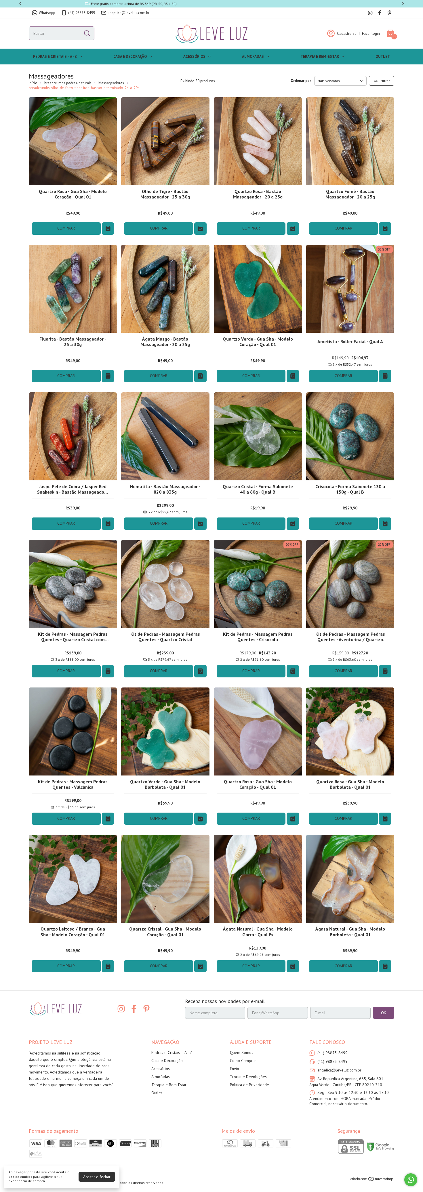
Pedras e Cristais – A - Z (55, 56)
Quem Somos (241, 1052)
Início (33, 83)
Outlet (383, 56)
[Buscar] (87, 33)
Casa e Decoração (130, 56)
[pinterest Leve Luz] (389, 13)
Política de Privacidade (249, 1084)
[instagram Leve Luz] (370, 13)
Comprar (66, 228)
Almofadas (253, 56)
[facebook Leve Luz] (379, 13)
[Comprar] (108, 228)
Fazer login (371, 33)
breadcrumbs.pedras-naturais (68, 83)
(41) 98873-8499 (81, 12)
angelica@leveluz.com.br (128, 12)
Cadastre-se (347, 33)
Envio (234, 1068)
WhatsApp (47, 12)
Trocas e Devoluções (248, 1076)
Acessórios (194, 56)
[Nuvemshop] (372, 1180)
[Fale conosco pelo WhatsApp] (410, 1179)
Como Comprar (243, 1060)
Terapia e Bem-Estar (319, 56)
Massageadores (111, 83)
